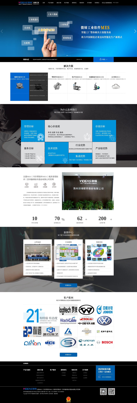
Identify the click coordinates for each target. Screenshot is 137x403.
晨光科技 (56, 393)
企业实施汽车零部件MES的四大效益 (95, 263)
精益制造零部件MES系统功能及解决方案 (96, 266)
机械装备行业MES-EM (40, 380)
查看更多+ (68, 285)
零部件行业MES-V (40, 375)
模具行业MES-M (40, 372)
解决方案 (59, 2)
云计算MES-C (40, 382)
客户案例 (66, 2)
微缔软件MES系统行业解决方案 (32, 269)
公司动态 (64, 372)
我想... (103, 59)
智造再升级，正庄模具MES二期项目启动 (34, 266)
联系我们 (97, 2)
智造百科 (82, 2)
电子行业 (74, 380)
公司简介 (85, 372)
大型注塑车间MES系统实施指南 (32, 263)
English (116, 2)
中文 (114, 2)
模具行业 (74, 372)
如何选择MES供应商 (92, 273)
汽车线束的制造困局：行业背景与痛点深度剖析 (67, 266)
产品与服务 (51, 2)
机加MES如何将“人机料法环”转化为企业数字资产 (45, 59)
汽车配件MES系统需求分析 (93, 269)
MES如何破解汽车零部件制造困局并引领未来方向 (67, 276)
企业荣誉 (85, 377)
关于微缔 (89, 2)
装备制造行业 (74, 377)
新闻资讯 (74, 2)
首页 (44, 2)
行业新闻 (64, 375)
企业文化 (85, 375)
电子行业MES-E (40, 377)
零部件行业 (74, 375)
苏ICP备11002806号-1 (44, 393)
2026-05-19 (79, 59)
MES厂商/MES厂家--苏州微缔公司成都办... (35, 273)
